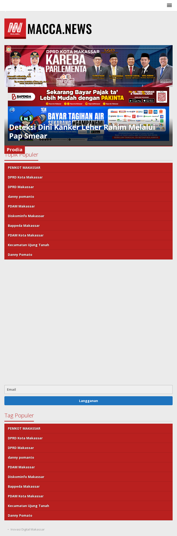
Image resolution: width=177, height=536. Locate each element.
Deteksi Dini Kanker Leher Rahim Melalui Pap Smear (82, 131)
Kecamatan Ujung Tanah (28, 245)
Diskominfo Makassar (26, 216)
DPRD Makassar (21, 187)
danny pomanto (21, 196)
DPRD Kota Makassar (25, 177)
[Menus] (169, 5)
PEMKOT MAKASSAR (24, 167)
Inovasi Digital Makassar (28, 529)
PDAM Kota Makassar (26, 235)
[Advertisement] (88, 321)
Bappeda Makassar (24, 225)
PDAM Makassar (21, 206)
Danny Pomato (20, 254)
